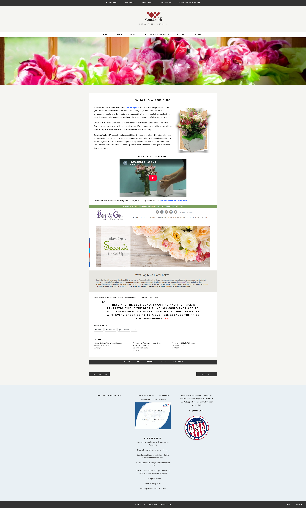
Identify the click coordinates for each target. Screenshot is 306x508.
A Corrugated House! (153, 478)
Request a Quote (196, 411)
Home (106, 34)
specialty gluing (133, 107)
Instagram (111, 2)
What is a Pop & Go (153, 483)
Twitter (129, 2)
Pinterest (147, 2)
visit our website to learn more (173, 201)
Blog (119, 34)
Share (127, 362)
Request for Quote (189, 2)
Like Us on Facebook (109, 395)
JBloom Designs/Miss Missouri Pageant (108, 343)
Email (164, 362)
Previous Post (99, 374)
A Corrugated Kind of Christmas (183, 343)
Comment (178, 362)
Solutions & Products (157, 34)
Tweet (150, 362)
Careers (198, 34)
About (133, 34)
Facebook (166, 2)
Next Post (206, 374)
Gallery (181, 34)
